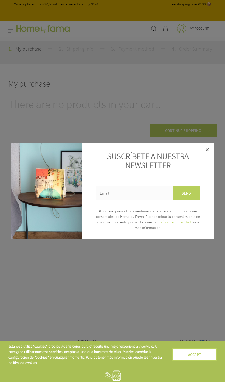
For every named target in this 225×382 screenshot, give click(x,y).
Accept (194, 354)
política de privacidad (175, 222)
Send (186, 193)
